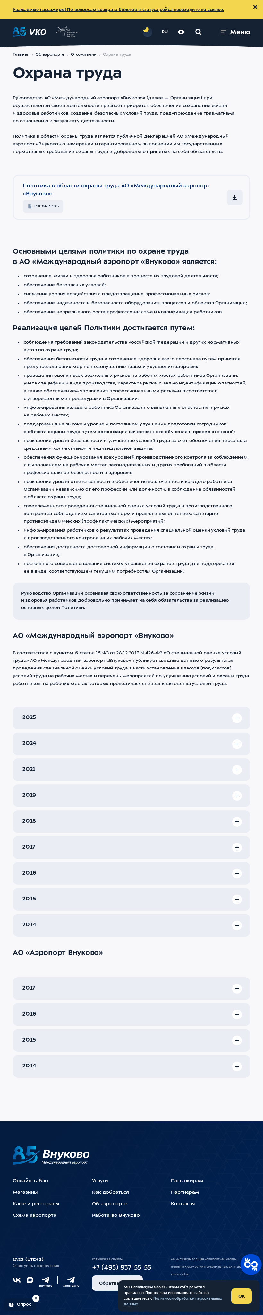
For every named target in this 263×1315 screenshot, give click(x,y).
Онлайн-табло (30, 1181)
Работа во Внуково (116, 1215)
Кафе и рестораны (36, 1204)
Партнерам (185, 1192)
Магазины (25, 1192)
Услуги (100, 1181)
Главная (21, 55)
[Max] (30, 1280)
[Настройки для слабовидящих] (181, 32)
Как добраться (110, 1192)
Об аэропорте (50, 55)
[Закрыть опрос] (35, 1298)
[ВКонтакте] (17, 1280)
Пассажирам (187, 1181)
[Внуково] (46, 1280)
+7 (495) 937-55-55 (121, 1268)
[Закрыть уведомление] (255, 7)
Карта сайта (180, 1274)
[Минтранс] (71, 1280)
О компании (83, 55)
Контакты (183, 1204)
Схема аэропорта (34, 1215)
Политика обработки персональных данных (206, 1267)
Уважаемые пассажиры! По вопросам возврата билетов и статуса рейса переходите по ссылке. (118, 10)
